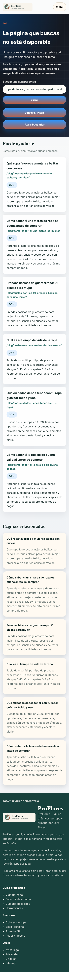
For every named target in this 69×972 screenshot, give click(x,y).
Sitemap (11, 963)
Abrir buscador (35, 124)
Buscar (34, 100)
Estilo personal (15, 926)
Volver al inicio (34, 112)
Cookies (11, 958)
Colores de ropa (16, 922)
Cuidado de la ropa (18, 903)
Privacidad (12, 954)
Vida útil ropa (14, 894)
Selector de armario (18, 899)
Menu (59, 7)
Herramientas (14, 908)
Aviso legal (12, 950)
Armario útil (13, 931)
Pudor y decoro (15, 935)
